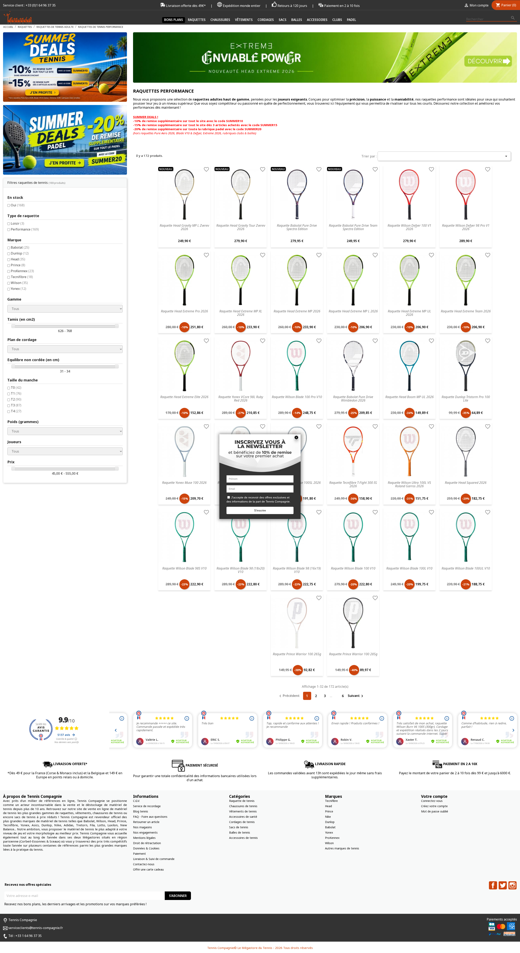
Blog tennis (140, 811)
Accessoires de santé (243, 817)
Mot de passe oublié (434, 811)
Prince (18, 265)
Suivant (356, 696)
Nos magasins (142, 827)
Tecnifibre (22, 277)
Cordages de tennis (242, 822)
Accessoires (317, 20)
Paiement (139, 854)
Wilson (19, 282)
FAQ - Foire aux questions (150, 817)
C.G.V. (136, 801)
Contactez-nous (143, 864)
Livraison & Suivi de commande (153, 859)
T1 (16, 393)
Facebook (493, 885)
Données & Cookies (146, 848)
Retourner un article (146, 822)
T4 (16, 411)
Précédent (289, 696)
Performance (25, 229)
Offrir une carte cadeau (148, 869)
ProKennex (22, 271)
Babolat (20, 247)
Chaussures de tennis (243, 806)
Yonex (18, 288)
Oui (18, 205)
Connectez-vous (432, 801)
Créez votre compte (434, 806)
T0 (16, 387)
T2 (16, 399)
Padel (351, 20)
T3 (16, 405)
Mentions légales (144, 838)
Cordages (266, 20)
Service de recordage (147, 806)
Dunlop (20, 253)
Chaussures (220, 20)
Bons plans (173, 20)
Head (18, 259)
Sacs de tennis (238, 827)
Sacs (282, 20)
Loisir (17, 223)
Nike (328, 817)
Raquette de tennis (242, 801)
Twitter (503, 885)
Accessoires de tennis (243, 838)
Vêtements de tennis (243, 811)
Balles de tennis (239, 832)
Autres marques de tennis (342, 848)
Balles (296, 20)
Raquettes (197, 20)
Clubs (337, 20)
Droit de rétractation (147, 843)
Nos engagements (145, 832)
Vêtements (244, 20)
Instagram (512, 885)
